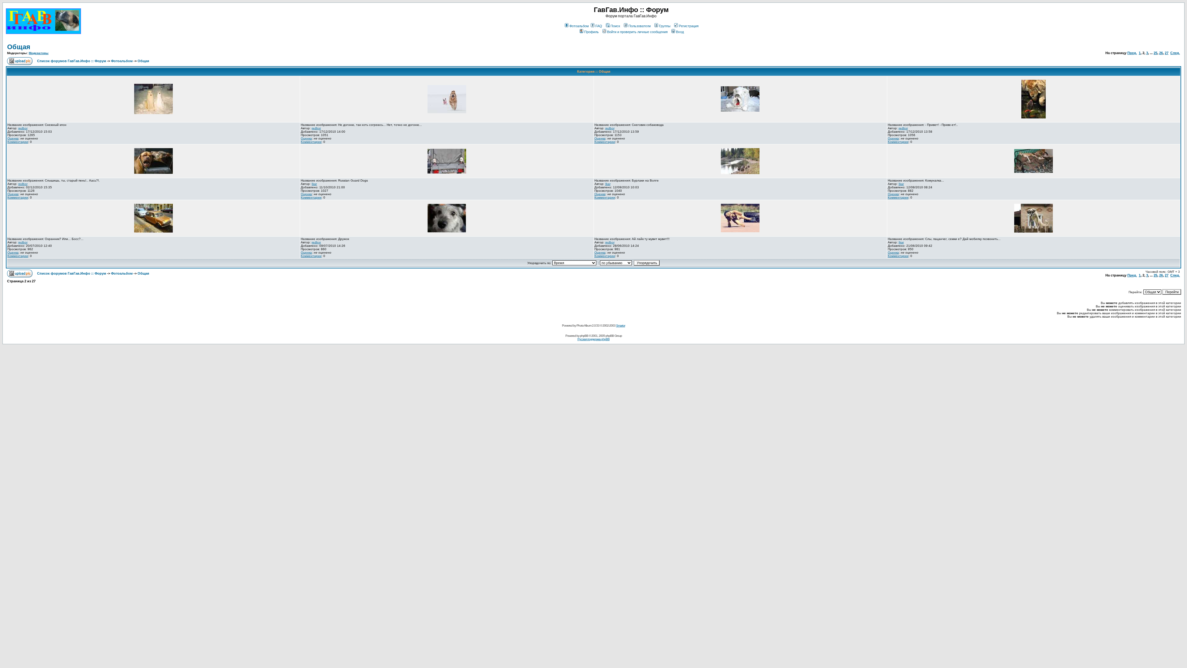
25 (1155, 53)
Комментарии (17, 141)
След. (1175, 53)
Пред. (1132, 53)
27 (1166, 53)
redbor (23, 128)
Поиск (615, 26)
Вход (680, 32)
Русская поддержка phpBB (593, 339)
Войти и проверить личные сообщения (637, 32)
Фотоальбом (579, 26)
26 (1161, 53)
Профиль (591, 32)
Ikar (314, 184)
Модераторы (39, 53)
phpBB (584, 335)
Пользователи (639, 26)
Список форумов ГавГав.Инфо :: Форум (71, 61)
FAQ (598, 26)
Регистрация (689, 26)
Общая (18, 47)
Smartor (620, 325)
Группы (664, 26)
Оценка (13, 138)
